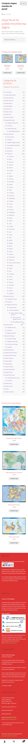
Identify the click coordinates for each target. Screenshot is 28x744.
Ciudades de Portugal (12, 341)
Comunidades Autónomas (13, 145)
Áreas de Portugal (11, 338)
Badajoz (11, 176)
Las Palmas (12, 229)
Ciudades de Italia (11, 327)
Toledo (10, 279)
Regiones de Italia (11, 333)
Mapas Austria (8, 103)
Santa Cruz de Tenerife (14, 262)
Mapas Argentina (9, 98)
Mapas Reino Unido (10, 375)
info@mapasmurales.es (11, 642)
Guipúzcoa (11, 215)
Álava (10, 159)
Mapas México (8, 361)
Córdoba (11, 201)
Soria (10, 271)
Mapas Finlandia (9, 358)
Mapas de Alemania (10, 120)
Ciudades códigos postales (13, 142)
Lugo (10, 237)
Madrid (10, 240)
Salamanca (11, 260)
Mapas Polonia (9, 372)
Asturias (11, 170)
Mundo (7, 389)
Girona (10, 206)
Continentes (8, 92)
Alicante (11, 165)
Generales (9, 125)
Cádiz (10, 190)
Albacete (11, 162)
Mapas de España (9, 134)
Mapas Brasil (8, 109)
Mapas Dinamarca (9, 350)
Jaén (10, 223)
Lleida (10, 234)
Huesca (11, 220)
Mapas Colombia (9, 117)
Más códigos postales (14, 131)
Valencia (11, 282)
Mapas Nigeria (8, 364)
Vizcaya (11, 288)
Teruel (10, 276)
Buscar (14, 741)
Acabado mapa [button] (7, 72)
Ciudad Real (12, 198)
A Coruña (11, 156)
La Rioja (11, 226)
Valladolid (11, 285)
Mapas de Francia (9, 296)
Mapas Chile (8, 114)
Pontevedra (12, 257)
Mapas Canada (8, 111)
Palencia (11, 254)
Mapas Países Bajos (10, 369)
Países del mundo (9, 392)
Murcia (10, 246)
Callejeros (9, 139)
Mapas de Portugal (10, 336)
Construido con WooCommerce (9, 735)
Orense (11, 251)
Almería (11, 167)
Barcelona (11, 181)
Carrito (21, 740)
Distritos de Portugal (12, 344)
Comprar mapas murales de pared (9, 6)
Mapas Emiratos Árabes (11, 352)
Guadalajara (12, 212)
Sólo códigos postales (18, 322)
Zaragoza (11, 293)
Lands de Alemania (11, 128)
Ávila (10, 173)
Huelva (10, 218)
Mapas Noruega (9, 366)
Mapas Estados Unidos (10, 355)
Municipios (9, 151)
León (10, 232)
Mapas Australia (9, 100)
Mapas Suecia (8, 383)
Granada (11, 209)
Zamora (11, 290)
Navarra (11, 248)
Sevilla (10, 268)
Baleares (11, 179)
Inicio (4, 14)
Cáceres (11, 187)
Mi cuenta (4, 741)
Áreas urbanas (10, 137)
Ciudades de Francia (12, 299)
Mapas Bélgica (8, 106)
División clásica (12, 307)
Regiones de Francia (12, 304)
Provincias (9, 153)
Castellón (11, 195)
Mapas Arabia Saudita (10, 95)
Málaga (11, 243)
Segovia (11, 265)
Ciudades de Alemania (12, 123)
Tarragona (11, 274)
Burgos (11, 184)
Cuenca (11, 204)
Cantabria (11, 193)
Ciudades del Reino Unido (13, 378)
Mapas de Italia (9, 324)
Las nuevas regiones (14, 310)
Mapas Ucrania (8, 386)
